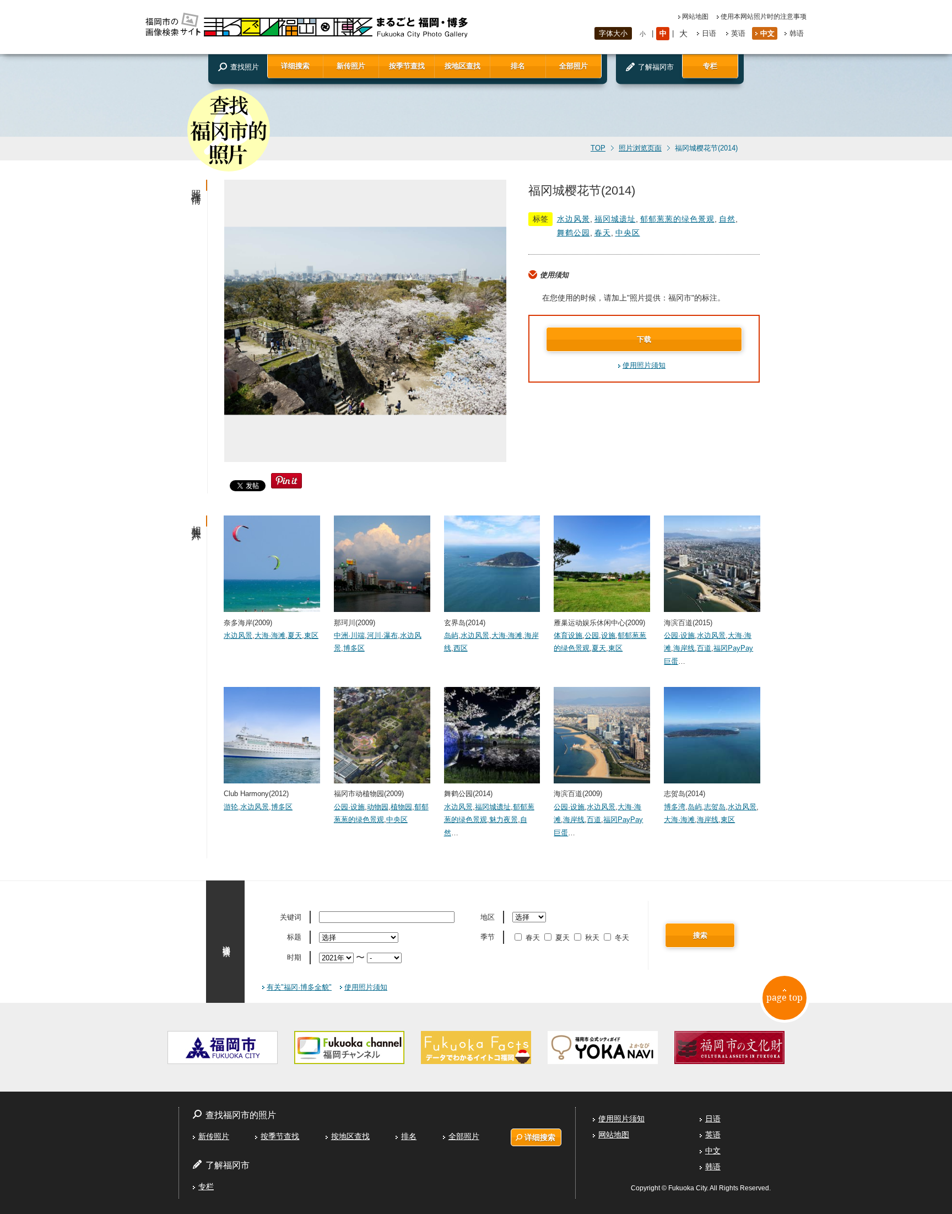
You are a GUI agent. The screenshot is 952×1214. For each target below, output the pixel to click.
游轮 (231, 807)
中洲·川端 (349, 635)
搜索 (700, 935)
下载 (644, 339)
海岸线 (684, 648)
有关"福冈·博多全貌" (299, 987)
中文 (767, 33)
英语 (738, 33)
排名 (518, 66)
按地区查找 (462, 66)
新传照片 (351, 66)
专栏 (710, 66)
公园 (592, 635)
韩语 (796, 33)
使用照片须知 (644, 365)
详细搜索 (295, 66)
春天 (602, 232)
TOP (598, 148)
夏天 (295, 635)
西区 (460, 648)
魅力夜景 (503, 819)
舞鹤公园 (573, 232)
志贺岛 (715, 807)
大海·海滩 (270, 635)
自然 (727, 218)
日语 (709, 33)
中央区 (627, 232)
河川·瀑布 (382, 635)
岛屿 (451, 635)
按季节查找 (407, 66)
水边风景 (573, 218)
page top (784, 997)
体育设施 (568, 635)
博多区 (354, 648)
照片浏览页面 (640, 148)
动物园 (377, 807)
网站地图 (695, 16)
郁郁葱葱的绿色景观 (677, 218)
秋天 (592, 937)
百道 (704, 648)
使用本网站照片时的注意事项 (764, 16)
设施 (608, 635)
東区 (311, 635)
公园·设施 (679, 635)
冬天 (622, 937)
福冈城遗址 (615, 218)
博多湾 (674, 807)
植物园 (401, 807)
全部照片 (573, 66)
